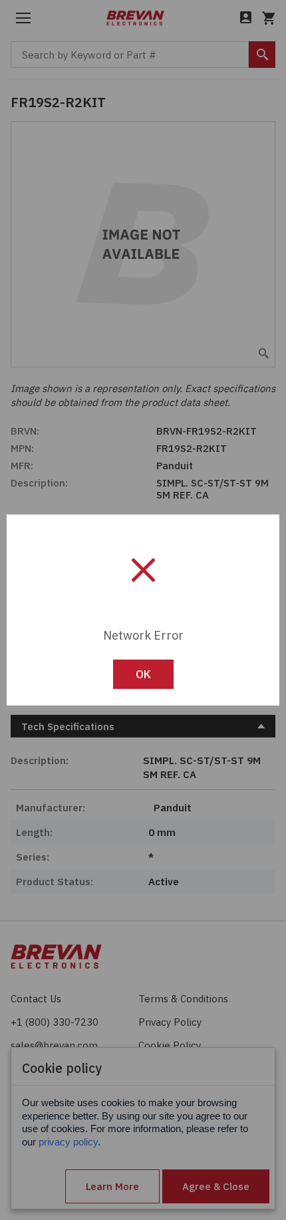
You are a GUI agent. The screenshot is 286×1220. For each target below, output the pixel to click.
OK (143, 674)
